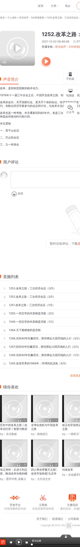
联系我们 (57, 518)
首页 (2, 17)
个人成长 (12, 17)
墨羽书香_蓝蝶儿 (16, 478)
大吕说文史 (44, 478)
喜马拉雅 (15, 6)
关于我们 (42, 518)
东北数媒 (11, 434)
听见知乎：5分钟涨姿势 (31, 17)
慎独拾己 (42, 434)
